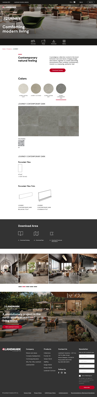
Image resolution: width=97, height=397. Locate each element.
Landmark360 (30, 365)
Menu (71, 2)
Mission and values (31, 353)
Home (3, 49)
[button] (20, 286)
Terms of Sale (27, 393)
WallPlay (46, 362)
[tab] (23, 91)
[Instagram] (62, 372)
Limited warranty (63, 393)
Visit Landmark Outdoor (12, 327)
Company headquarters (33, 356)
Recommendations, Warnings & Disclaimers (83, 393)
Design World (48, 365)
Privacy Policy (38, 393)
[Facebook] (58, 372)
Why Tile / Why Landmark (33, 362)
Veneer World (48, 359)
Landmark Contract (49, 371)
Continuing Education (32, 359)
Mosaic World (48, 368)
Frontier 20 (47, 356)
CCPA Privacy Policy (50, 393)
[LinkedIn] (65, 372)
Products (9, 49)
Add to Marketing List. (87, 375)
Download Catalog (57, 70)
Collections (47, 353)
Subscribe (87, 387)
